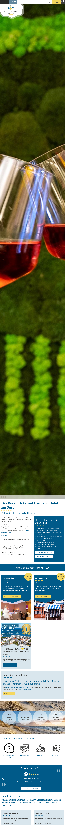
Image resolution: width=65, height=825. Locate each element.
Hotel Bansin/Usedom (53, 528)
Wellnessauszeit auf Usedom (47, 799)
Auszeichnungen (41, 546)
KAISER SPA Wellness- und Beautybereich (17, 687)
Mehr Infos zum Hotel (44, 552)
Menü (3, 2)
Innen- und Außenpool (55, 536)
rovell (13, 2)
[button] (1, 497)
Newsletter (55, 755)
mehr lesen (4, 535)
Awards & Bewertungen (31, 788)
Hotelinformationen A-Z (8, 756)
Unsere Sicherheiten (44, 556)
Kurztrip (21, 799)
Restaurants (48, 538)
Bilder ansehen (24, 755)
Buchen (56, 2)
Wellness (40, 755)
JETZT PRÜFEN (8, 693)
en (50, 2)
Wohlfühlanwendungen (25, 689)
